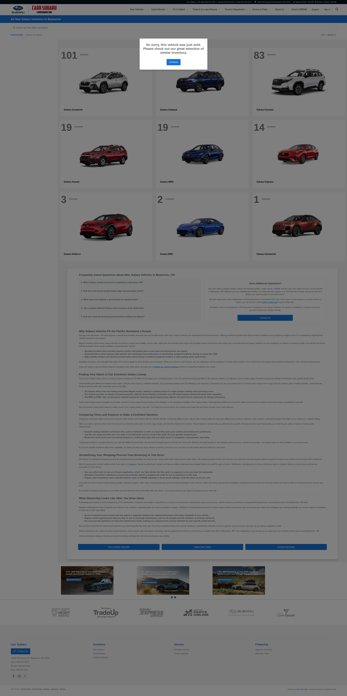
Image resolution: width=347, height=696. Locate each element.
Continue (173, 62)
